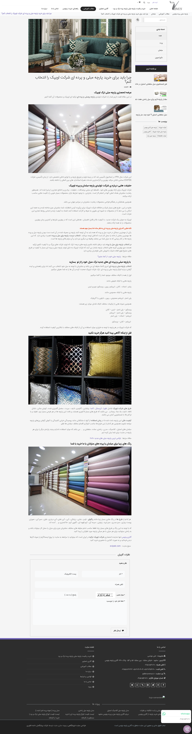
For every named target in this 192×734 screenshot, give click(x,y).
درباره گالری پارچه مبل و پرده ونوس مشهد (113, 714)
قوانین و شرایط (85, 676)
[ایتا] (142, 685)
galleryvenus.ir (148, 673)
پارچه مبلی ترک (151, 136)
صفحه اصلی (154, 8)
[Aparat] (148, 685)
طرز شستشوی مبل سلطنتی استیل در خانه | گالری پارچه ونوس (143, 84)
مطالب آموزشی (88, 8)
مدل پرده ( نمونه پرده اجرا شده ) (47, 710)
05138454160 (149, 669)
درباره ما (44, 8)
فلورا (105, 408)
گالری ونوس (147, 132)
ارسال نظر (117, 630)
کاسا (92, 408)
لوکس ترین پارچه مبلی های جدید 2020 (105, 438)
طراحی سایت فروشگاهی (76, 725)
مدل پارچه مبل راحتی (86, 710)
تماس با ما (54, 8)
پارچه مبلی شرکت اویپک (159, 132)
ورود (89, 686)
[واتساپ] (137, 685)
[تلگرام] (153, 685)
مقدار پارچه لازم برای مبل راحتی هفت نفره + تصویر (147, 99)
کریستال (98, 408)
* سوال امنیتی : (120, 595)
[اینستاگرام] (158, 685)
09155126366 (127, 669)
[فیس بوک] (163, 685)
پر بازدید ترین (151, 68)
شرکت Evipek (162, 136)
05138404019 (138, 669)
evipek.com (115, 546)
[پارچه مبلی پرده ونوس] (176, 5)
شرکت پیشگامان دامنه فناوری (37, 725)
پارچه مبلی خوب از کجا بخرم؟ (109, 256)
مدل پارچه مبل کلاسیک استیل (118, 710)
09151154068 (185, 719)
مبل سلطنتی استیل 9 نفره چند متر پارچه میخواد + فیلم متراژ (143, 114)
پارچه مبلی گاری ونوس (150, 128)
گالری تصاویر (103, 8)
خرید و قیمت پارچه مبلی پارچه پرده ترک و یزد (129, 8)
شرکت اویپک (162, 128)
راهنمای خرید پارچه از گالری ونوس (150, 714)
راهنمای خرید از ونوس (70, 8)
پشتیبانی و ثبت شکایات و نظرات (151, 710)
